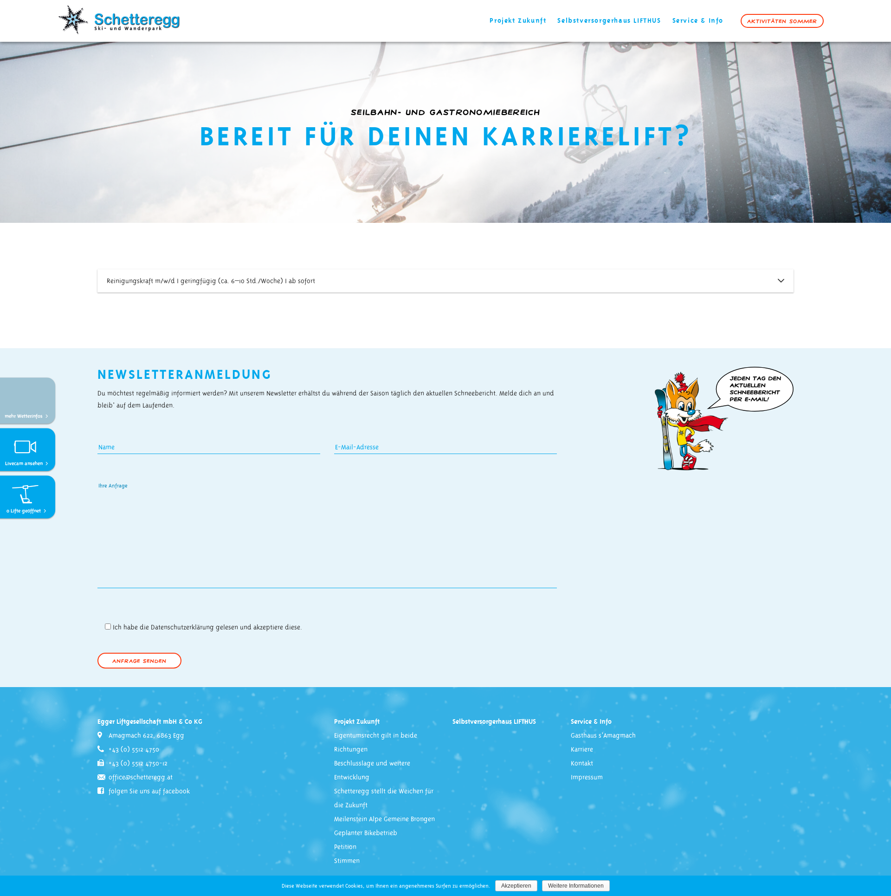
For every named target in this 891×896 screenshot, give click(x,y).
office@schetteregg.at (141, 777)
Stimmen (347, 861)
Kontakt (582, 763)
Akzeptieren (516, 886)
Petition (345, 847)
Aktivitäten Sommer (782, 21)
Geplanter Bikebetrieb (365, 833)
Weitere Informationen (576, 886)
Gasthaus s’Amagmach (603, 736)
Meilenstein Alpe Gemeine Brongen (384, 819)
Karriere (582, 749)
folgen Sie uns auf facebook (149, 791)
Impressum (587, 777)
